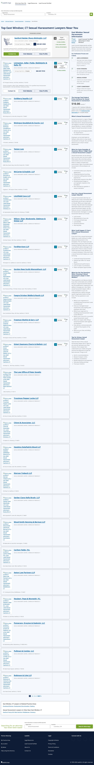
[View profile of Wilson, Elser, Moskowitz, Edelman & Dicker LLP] (7, 227)
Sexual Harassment (19, 21)
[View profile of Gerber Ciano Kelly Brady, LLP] (7, 504)
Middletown (26, 712)
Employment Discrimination (22, 706)
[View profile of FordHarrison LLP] (7, 253)
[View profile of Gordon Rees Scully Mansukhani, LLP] (7, 277)
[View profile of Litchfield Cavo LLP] (7, 202)
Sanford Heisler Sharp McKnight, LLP (30, 38)
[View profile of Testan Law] (7, 155)
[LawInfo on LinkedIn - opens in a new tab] (91, 739)
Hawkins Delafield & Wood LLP (27, 447)
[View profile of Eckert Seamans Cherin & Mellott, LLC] (7, 353)
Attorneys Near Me (20, 3)
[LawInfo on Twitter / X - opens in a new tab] (79, 739)
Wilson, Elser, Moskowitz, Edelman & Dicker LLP (30, 219)
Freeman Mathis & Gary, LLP (26, 320)
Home (2, 21)
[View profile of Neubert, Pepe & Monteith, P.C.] (7, 606)
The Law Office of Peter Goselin (27, 372)
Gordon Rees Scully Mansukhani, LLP (30, 269)
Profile (43, 54)
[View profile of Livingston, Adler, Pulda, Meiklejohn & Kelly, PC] (7, 71)
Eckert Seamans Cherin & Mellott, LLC (30, 344)
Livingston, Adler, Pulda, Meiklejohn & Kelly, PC (30, 64)
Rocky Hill (11, 712)
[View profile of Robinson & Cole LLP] (7, 681)
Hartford (5, 712)
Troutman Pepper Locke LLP (26, 398)
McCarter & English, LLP (24, 171)
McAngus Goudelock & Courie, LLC (29, 123)
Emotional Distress (8, 706)
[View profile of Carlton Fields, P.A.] (7, 556)
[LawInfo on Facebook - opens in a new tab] (73, 739)
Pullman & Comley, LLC (24, 651)
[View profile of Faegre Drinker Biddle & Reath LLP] (7, 302)
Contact (12, 54)
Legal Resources (32, 3)
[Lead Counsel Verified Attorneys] (74, 40)
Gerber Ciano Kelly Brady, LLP (27, 497)
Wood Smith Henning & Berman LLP (29, 522)
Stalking (32, 706)
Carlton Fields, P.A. (22, 550)
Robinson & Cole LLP (23, 675)
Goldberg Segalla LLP (23, 98)
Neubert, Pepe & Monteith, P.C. (27, 598)
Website (27, 54)
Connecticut (27, 21)
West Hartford (18, 712)
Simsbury (32, 712)
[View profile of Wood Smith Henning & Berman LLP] (7, 531)
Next (39, 696)
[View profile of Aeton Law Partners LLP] (7, 580)
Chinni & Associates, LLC (24, 422)
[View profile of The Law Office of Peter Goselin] (7, 380)
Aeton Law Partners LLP (24, 572)
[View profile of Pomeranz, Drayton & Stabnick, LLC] (7, 632)
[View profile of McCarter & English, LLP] (7, 179)
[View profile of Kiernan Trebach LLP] (7, 480)
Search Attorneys (84, 726)
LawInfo (27, 736)
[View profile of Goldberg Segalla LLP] (7, 105)
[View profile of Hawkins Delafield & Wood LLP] (7, 455)
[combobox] (23, 14)
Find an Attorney (6, 736)
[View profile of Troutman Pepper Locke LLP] (7, 405)
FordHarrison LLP (21, 246)
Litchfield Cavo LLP (22, 196)
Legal (49, 736)
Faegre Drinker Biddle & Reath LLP (29, 295)
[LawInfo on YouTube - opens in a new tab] (85, 739)
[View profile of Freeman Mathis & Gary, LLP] (7, 327)
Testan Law (19, 149)
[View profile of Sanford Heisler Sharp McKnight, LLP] (8, 41)
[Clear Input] (43, 14)
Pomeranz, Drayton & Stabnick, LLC (29, 623)
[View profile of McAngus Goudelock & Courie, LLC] (7, 131)
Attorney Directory (9, 21)
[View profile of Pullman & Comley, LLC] (7, 658)
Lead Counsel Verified (45, 3)
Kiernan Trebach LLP (23, 473)
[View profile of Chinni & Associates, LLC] (7, 430)
